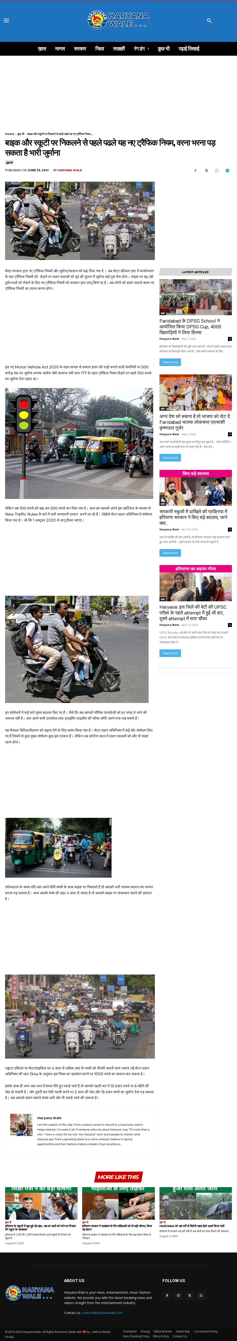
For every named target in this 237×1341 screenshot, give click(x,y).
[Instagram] (178, 1295)
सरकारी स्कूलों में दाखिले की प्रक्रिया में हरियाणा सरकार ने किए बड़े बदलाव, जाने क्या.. (193, 517)
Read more (170, 362)
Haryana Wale (70, 170)
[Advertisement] (118, 90)
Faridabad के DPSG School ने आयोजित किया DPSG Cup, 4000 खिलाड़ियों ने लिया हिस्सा (190, 326)
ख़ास (163, 313)
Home (9, 134)
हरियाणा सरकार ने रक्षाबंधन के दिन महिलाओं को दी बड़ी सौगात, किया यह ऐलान (117, 1227)
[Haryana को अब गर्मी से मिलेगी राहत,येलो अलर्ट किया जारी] (195, 1203)
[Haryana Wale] (21, 1130)
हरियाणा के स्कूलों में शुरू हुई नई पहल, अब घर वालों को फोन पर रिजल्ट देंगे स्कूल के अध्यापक (40, 1227)
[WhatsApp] (216, 170)
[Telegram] (227, 170)
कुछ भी (20, 134)
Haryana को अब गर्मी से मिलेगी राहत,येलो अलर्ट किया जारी (192, 1226)
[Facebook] (195, 170)
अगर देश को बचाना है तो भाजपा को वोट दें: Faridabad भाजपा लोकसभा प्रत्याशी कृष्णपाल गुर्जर (195, 422)
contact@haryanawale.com (102, 1312)
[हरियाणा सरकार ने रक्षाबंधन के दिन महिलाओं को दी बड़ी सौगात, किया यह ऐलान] (118, 1203)
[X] (206, 170)
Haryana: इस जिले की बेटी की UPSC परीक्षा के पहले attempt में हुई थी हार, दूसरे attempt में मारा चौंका (193, 612)
